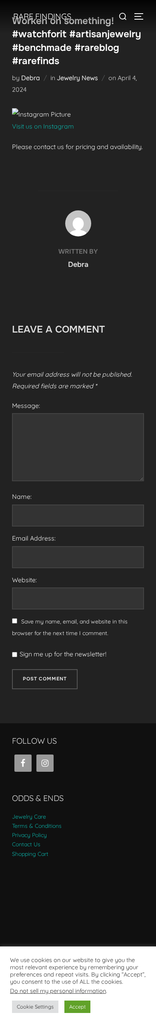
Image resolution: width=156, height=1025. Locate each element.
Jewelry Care (29, 816)
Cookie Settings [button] (35, 1006)
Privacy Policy (29, 835)
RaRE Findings (42, 16)
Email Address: (34, 538)
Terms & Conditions (37, 825)
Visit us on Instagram (43, 126)
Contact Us (26, 844)
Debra (30, 78)
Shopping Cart (30, 854)
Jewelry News (77, 78)
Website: (24, 580)
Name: (22, 496)
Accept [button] (77, 1006)
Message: (26, 406)
